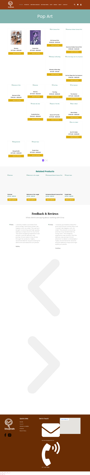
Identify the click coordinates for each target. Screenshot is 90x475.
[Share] (6, 472)
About (60, 4)
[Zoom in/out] (1, 472)
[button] (74, 4)
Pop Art (21, 4)
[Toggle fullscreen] (4, 472)
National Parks (44, 4)
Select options (17, 53)
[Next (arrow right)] (4, 474)
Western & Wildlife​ (35, 4)
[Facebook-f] (5, 435)
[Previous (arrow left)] (1, 474)
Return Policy (23, 431)
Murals (55, 4)
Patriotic (26, 4)
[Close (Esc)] (9, 472)
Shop (51, 4)
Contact (65, 4)
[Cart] (77, 4)
